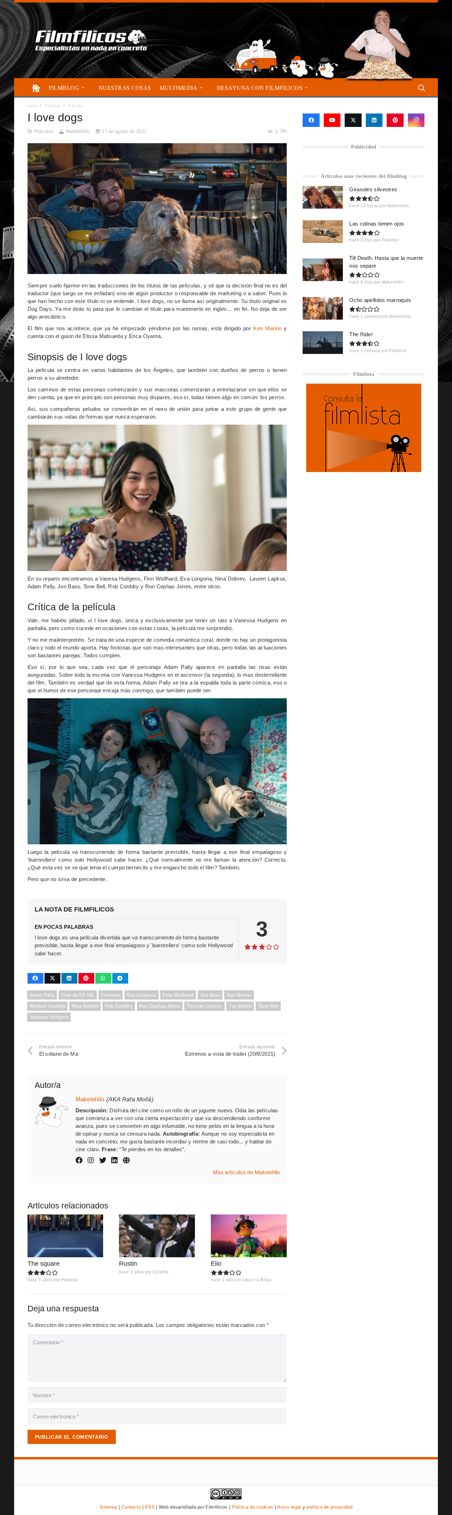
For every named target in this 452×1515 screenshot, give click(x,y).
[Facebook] (311, 120)
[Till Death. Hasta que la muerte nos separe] (323, 269)
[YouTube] (332, 120)
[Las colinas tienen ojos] (323, 231)
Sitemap (108, 1507)
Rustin (128, 1263)
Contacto (131, 1507)
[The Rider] (323, 342)
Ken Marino (267, 328)
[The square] (65, 1235)
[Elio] (249, 1235)
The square (44, 1263)
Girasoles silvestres (373, 189)
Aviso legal (289, 1507)
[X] (353, 120)
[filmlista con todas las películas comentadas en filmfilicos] (363, 470)
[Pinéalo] (86, 978)
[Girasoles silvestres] (323, 197)
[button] (83, 88)
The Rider (361, 334)
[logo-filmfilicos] (91, 40)
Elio (216, 1263)
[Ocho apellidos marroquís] (323, 308)
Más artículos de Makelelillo (246, 1172)
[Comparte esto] (35, 978)
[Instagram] (416, 120)
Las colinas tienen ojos (376, 224)
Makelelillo (77, 131)
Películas (43, 131)
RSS (150, 1507)
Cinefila (160, 1272)
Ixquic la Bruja (256, 1279)
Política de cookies (252, 1507)
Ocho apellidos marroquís (380, 300)
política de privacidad (329, 1507)
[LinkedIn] (374, 120)
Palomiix (69, 1279)
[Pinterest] (395, 120)
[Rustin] (157, 1235)
